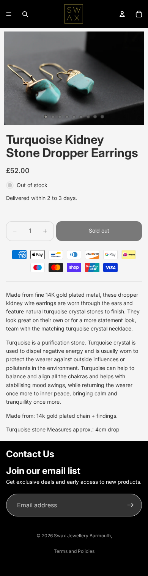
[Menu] (8, 14)
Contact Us (30, 454)
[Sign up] (131, 505)
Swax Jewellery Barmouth (82, 535)
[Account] (122, 14)
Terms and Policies (74, 551)
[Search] (25, 14)
